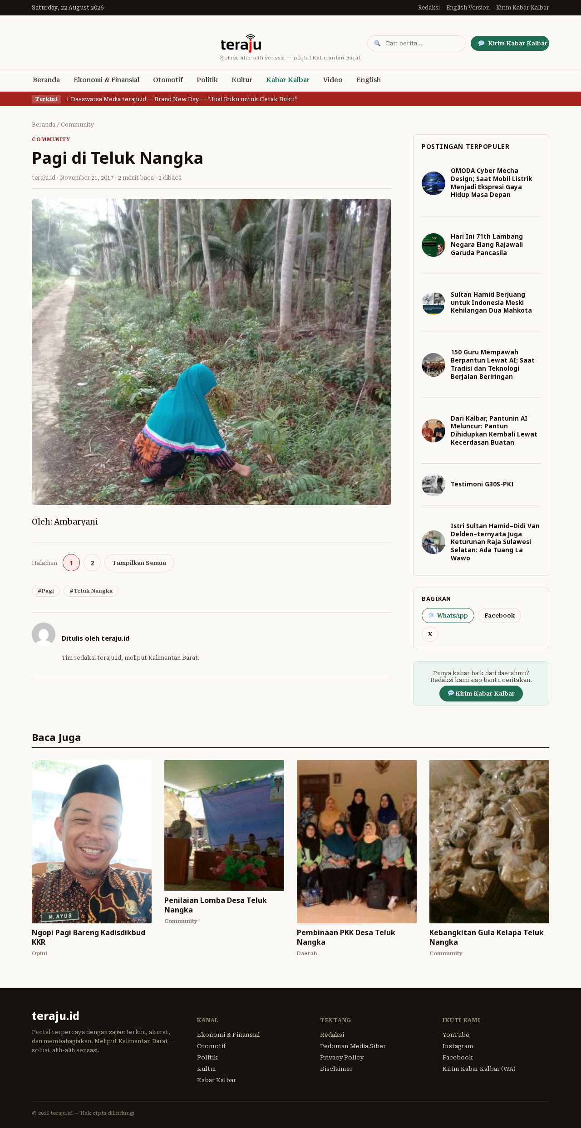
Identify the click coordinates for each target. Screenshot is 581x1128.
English (368, 79)
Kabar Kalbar (288, 79)
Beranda (46, 79)
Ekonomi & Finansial (106, 79)
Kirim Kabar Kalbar (522, 8)
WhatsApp (452, 615)
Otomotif (168, 79)
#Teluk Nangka (91, 591)
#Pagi (46, 591)
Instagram (458, 1046)
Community (77, 125)
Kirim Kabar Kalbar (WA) (479, 1068)
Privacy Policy (342, 1057)
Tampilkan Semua (139, 562)
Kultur (241, 79)
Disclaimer (336, 1068)
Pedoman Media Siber (353, 1046)
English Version (468, 8)
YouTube (456, 1034)
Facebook (499, 615)
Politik (207, 79)
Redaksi (429, 8)
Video (333, 79)
